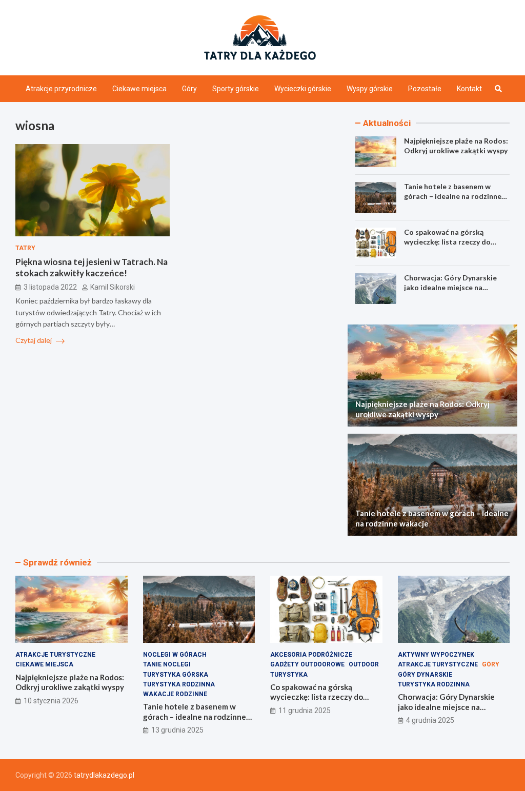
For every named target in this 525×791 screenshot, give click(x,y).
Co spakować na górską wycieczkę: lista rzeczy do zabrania (447, 241)
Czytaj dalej (34, 340)
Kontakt (469, 89)
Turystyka (289, 674)
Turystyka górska (175, 674)
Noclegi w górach (175, 654)
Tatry (25, 248)
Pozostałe (424, 89)
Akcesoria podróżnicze (311, 654)
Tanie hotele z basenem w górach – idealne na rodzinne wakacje (452, 195)
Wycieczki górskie (302, 89)
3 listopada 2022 (50, 287)
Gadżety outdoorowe (307, 664)
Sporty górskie (235, 89)
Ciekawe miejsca (139, 89)
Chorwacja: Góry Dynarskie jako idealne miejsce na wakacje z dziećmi (450, 286)
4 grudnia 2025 (430, 720)
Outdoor (364, 664)
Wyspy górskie (370, 89)
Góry (189, 89)
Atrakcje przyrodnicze (61, 89)
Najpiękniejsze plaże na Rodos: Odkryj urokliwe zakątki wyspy (456, 145)
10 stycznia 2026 (51, 701)
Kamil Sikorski (112, 287)
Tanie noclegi (167, 664)
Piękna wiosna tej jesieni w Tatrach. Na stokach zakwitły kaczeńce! (91, 267)
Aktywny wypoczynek (436, 654)
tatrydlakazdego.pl (104, 775)
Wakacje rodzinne (175, 694)
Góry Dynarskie (425, 674)
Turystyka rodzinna (179, 684)
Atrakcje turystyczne (55, 654)
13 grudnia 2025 (177, 730)
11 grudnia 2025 (304, 710)
